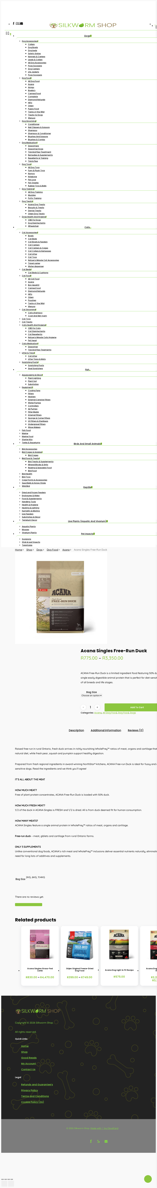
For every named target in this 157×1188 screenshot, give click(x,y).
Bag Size (91, 692)
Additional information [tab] (106, 730)
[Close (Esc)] (11, 1179)
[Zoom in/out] (2, 1179)
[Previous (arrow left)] (4, 1184)
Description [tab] (76, 730)
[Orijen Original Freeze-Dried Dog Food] (80, 945)
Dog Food (52, 549)
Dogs (39, 549)
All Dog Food (110, 712)
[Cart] (8, 289)
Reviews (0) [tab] (136, 730)
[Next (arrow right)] (11, 1184)
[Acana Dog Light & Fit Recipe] (119, 945)
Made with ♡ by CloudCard (104, 1128)
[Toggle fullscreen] (5, 1179)
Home (18, 549)
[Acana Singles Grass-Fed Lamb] (40, 945)
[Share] (8, 1179)
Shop (29, 549)
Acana (66, 549)
